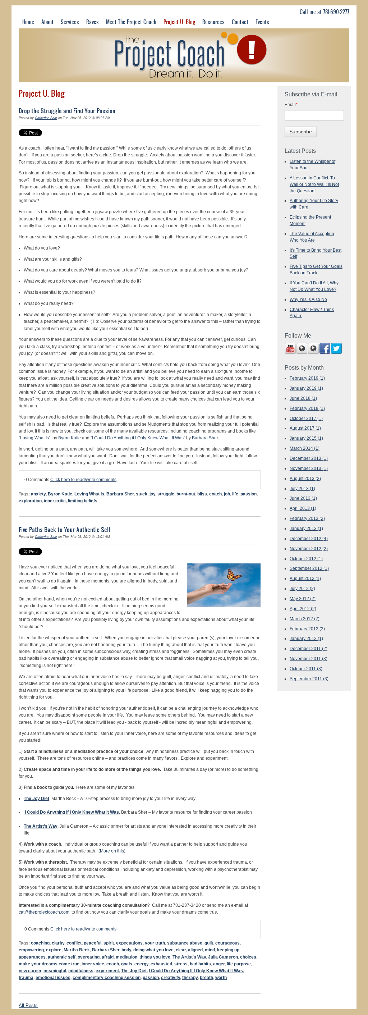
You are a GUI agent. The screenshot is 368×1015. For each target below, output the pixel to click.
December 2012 (309, 538)
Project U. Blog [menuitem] (179, 22)
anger (219, 963)
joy (152, 494)
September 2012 (309, 568)
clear (181, 949)
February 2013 (307, 518)
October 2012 (306, 558)
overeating (89, 957)
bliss (202, 494)
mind (210, 949)
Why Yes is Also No (308, 299)
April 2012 (303, 608)
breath (206, 977)
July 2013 (302, 488)
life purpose (239, 963)
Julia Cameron (223, 957)
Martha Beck (77, 949)
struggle (165, 494)
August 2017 (305, 428)
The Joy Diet (134, 970)
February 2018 (307, 408)
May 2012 (303, 598)
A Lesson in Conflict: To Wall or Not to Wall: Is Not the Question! (314, 184)
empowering (31, 949)
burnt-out (185, 494)
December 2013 (309, 458)
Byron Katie (69, 437)
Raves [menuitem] (92, 22)
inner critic (55, 500)
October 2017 (306, 418)
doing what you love (153, 949)
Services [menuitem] (70, 22)
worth (221, 977)
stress (181, 963)
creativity (170, 977)
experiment (107, 970)
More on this (112, 851)
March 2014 (304, 448)
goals (126, 963)
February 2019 (307, 378)
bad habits (200, 963)
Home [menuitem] (28, 22)
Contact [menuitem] (240, 22)
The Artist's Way (189, 957)
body (126, 949)
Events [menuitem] (262, 22)
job (227, 494)
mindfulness (80, 970)
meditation (126, 957)
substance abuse (184, 943)
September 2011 (309, 678)
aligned (195, 949)
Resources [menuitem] (213, 22)
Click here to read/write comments (83, 479)
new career (30, 970)
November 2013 (309, 468)
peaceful (92, 943)
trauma (26, 977)
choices (248, 957)
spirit (109, 943)
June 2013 (303, 498)
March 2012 (304, 618)
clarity (58, 943)
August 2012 (305, 578)
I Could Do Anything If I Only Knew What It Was (196, 970)
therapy (190, 977)
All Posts (28, 1005)
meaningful (54, 970)
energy (141, 963)
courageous (227, 943)
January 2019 (306, 388)
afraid (108, 957)
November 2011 (308, 658)
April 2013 (303, 508)
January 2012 (306, 638)
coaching (40, 943)
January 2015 (306, 438)
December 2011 (308, 648)
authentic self (61, 957)
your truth (155, 943)
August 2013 (305, 478)
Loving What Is (34, 437)
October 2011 (306, 668)
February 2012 (307, 628)
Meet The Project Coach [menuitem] (131, 22)
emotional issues (53, 977)
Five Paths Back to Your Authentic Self (65, 529)
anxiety (38, 494)
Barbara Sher (205, 437)
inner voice (93, 963)
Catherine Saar (46, 118)
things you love (154, 957)
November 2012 (309, 548)
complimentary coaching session (107, 977)
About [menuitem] (47, 22)
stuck (141, 494)
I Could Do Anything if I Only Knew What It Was (138, 437)
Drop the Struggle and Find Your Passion (67, 110)
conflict (74, 943)
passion (248, 494)
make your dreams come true (49, 963)
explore (53, 949)
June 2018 (303, 398)
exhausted (161, 963)
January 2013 (306, 528)
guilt (208, 943)
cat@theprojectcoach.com (44, 912)
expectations (129, 943)
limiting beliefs (82, 500)
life (235, 494)
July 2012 (302, 588)
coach (215, 494)
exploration (30, 500)
